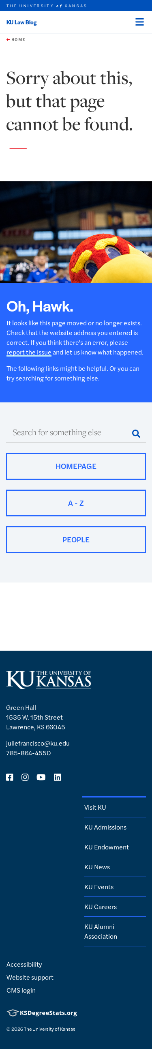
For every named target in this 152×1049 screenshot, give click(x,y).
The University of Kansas (49, 1028)
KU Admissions (105, 827)
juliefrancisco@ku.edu (38, 743)
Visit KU (95, 807)
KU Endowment (106, 846)
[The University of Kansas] (48, 685)
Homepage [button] (76, 465)
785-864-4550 (28, 752)
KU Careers (100, 906)
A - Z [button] (76, 502)
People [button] (76, 539)
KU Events (98, 886)
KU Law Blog (21, 22)
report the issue (28, 352)
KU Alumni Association (100, 931)
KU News (97, 866)
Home (17, 39)
